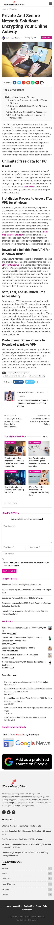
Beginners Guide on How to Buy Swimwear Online (40, 421)
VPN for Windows (10, 265)
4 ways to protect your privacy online (18, 373)
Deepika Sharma (11, 688)
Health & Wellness (8, 884)
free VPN (28, 186)
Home (8, 906)
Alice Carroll (9, 717)
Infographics (46, 37)
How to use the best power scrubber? (31, 717)
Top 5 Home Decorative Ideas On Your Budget (30, 682)
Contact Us (29, 906)
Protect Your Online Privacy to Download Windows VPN (27, 116)
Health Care (6, 879)
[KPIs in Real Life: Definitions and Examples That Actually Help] (39, 477)
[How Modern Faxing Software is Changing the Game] (15, 477)
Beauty (4, 874)
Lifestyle (5, 894)
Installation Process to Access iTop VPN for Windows (28, 101)
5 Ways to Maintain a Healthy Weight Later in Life (21, 585)
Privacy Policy (42, 906)
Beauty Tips (9, 442)
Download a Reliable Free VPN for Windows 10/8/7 (28, 107)
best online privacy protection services (14, 376)
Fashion (5, 868)
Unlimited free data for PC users (20, 97)
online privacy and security (37, 376)
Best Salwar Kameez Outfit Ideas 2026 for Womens (22, 598)
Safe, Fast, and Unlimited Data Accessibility (28, 112)
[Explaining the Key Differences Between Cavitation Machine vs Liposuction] (15, 448)
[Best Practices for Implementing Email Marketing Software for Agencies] (39, 448)
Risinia (7, 682)
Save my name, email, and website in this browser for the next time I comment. (26, 564)
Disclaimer (27, 910)
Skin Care (5, 889)
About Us (17, 906)
